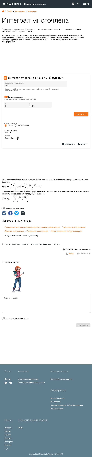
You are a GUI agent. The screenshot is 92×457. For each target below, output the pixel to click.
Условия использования (28, 379)
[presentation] (7, 132)
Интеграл (7, 244)
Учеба (9, 11)
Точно (11, 125)
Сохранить (68, 144)
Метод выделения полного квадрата (66, 231)
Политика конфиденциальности (31, 383)
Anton (71, 254)
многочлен (56, 244)
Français (7, 438)
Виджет (82, 144)
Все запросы (55, 402)
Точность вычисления (11, 123)
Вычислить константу (16, 97)
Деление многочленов (14, 231)
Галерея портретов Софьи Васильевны (66, 405)
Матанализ (32, 11)
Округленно (23, 125)
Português (8, 442)
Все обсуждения (57, 398)
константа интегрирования (20, 244)
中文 (6, 449)
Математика (20, 11)
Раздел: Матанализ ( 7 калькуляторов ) (21, 236)
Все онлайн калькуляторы (61, 379)
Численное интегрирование (74, 227)
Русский (7, 445)
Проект (7, 379)
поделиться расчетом (15, 208)
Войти (86, 4)
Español (7, 435)
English (7, 431)
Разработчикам (56, 409)
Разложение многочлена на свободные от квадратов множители (32, 227)
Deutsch (7, 428)
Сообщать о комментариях (16, 318)
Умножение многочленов (37, 231)
